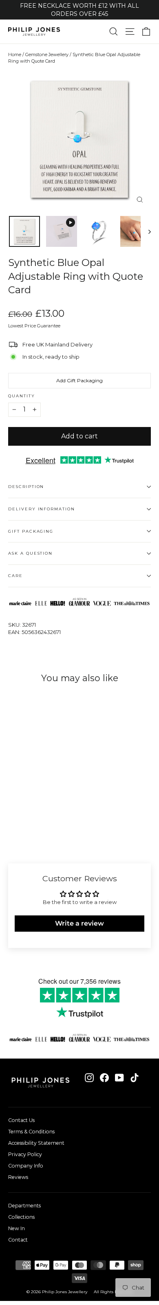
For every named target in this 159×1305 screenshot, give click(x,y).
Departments (24, 1206)
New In (16, 1228)
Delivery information (41, 509)
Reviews (18, 1177)
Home (14, 54)
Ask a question (30, 553)
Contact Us (21, 1120)
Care (15, 575)
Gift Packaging (30, 531)
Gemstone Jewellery (46, 54)
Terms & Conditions (31, 1132)
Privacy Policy (25, 1154)
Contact (18, 1240)
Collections (21, 1217)
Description (26, 486)
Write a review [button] (79, 923)
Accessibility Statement (36, 1143)
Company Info (25, 1166)
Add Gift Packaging (79, 380)
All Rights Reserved (113, 1291)
